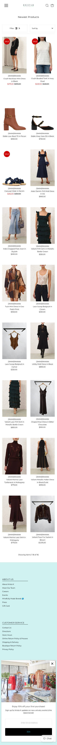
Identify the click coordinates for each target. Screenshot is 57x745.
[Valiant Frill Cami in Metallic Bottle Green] (42, 225)
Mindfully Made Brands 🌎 (13, 599)
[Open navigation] (8, 5)
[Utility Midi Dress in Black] (42, 341)
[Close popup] (52, 663)
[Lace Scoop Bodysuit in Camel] (14, 341)
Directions (6, 631)
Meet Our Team (8, 588)
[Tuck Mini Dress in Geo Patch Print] (14, 283)
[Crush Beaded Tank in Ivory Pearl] (42, 55)
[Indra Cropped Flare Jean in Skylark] (14, 225)
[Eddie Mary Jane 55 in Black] (42, 113)
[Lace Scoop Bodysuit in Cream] (42, 283)
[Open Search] (47, 5)
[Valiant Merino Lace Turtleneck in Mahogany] (14, 456)
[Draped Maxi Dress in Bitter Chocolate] (42, 398)
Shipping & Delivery (10, 642)
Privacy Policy (8, 649)
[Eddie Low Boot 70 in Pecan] (14, 113)
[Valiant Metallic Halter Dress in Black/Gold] (42, 456)
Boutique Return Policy (11, 646)
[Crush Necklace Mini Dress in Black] (14, 55)
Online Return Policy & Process (15, 638)
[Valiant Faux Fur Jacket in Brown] (42, 514)
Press (4, 602)
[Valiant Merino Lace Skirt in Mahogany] (14, 514)
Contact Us (6, 628)
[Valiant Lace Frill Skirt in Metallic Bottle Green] (14, 398)
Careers (5, 591)
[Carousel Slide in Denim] (14, 167)
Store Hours (7, 635)
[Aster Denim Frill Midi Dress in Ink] (42, 167)
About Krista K (8, 584)
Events (5, 595)
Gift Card (6, 606)
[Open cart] (52, 5)
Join (28, 732)
